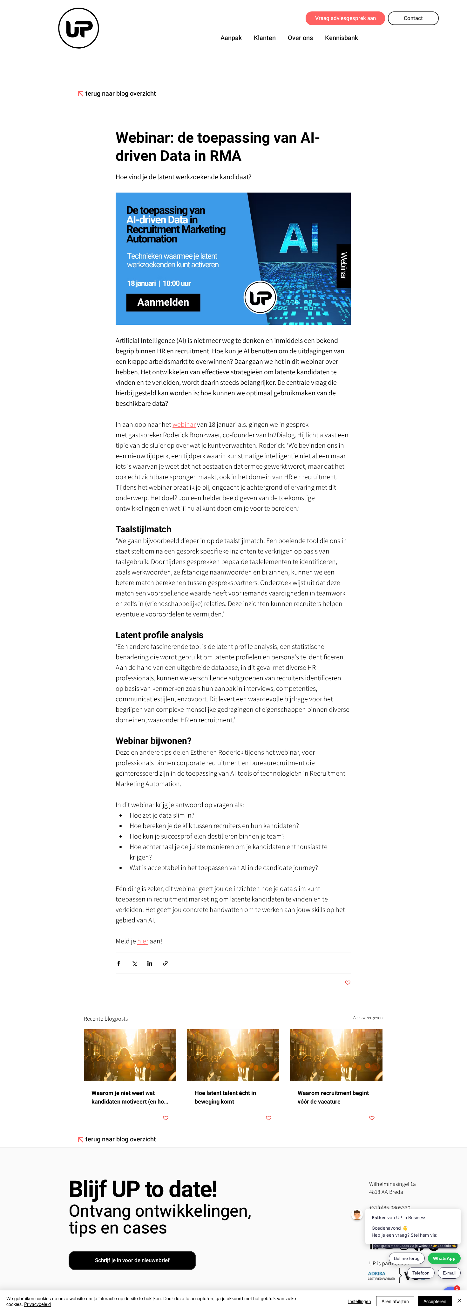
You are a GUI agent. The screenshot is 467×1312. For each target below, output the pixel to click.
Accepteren (434, 1301)
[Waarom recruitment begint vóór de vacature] (336, 1055)
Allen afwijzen (395, 1301)
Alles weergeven (367, 1017)
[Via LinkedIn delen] (150, 963)
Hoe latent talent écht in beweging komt (225, 1097)
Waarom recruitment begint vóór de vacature (333, 1097)
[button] (231, 36)
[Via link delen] (165, 963)
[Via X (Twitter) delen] (134, 963)
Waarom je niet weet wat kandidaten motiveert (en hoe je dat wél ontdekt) (129, 1097)
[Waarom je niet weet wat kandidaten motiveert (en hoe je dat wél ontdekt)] (130, 1055)
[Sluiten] (459, 1301)
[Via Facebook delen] (119, 963)
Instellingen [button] (359, 1301)
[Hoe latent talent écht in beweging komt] (233, 1055)
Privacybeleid (37, 1304)
